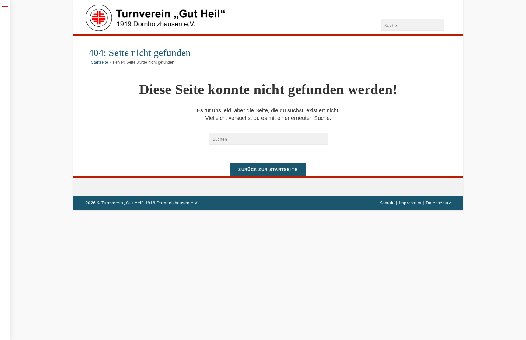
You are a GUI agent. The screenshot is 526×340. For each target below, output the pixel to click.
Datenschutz (438, 202)
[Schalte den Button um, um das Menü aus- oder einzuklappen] (5, 8)
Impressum (410, 202)
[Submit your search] (437, 24)
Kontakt (386, 202)
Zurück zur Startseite (268, 169)
